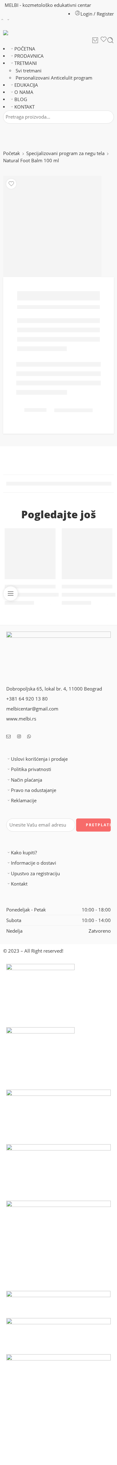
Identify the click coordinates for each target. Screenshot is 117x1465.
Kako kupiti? (24, 853)
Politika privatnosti (31, 769)
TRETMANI (25, 63)
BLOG (20, 99)
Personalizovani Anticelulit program (54, 78)
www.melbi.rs (21, 719)
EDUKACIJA (26, 85)
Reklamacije (24, 800)
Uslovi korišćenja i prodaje (39, 759)
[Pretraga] (110, 40)
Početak (11, 153)
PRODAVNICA (29, 56)
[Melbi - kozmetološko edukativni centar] (11, 32)
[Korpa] (95, 40)
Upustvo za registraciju (35, 874)
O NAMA (23, 92)
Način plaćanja (26, 780)
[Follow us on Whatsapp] (29, 736)
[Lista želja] (103, 40)
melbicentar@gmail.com (32, 709)
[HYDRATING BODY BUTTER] (87, 553)
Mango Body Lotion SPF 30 (34, 595)
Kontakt (19, 884)
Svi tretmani (28, 71)
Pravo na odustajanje (33, 790)
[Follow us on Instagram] (19, 736)
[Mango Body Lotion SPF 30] (30, 553)
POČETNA (24, 49)
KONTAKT (24, 107)
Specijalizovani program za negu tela (65, 153)
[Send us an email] (8, 736)
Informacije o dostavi (33, 863)
